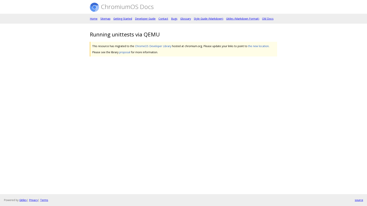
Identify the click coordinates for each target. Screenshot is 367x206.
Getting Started (122, 18)
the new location (258, 46)
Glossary (185, 18)
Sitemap (105, 18)
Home (93, 18)
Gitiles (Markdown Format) (242, 18)
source (359, 200)
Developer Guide (145, 18)
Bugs (174, 18)
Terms (44, 200)
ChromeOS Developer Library (153, 46)
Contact (163, 18)
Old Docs (268, 18)
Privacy (33, 200)
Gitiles (23, 200)
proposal (124, 52)
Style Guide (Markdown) (208, 18)
